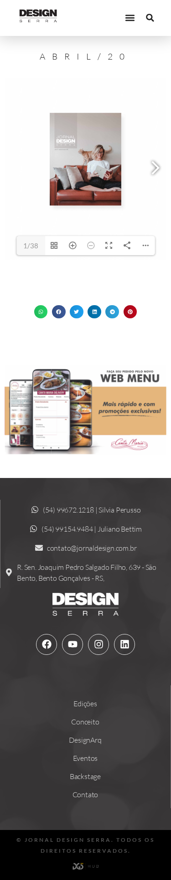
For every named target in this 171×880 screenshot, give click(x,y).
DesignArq (85, 739)
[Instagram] (98, 644)
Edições (85, 703)
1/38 (30, 245)
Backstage (85, 776)
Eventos (85, 758)
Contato (85, 794)
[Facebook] (46, 644)
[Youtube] (72, 644)
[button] (129, 17)
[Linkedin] (124, 644)
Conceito (85, 721)
